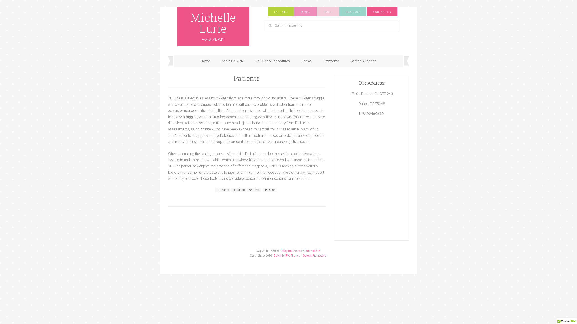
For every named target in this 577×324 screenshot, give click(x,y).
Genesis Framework (314, 255)
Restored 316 (312, 250)
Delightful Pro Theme (286, 255)
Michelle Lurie (213, 23)
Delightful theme (290, 250)
